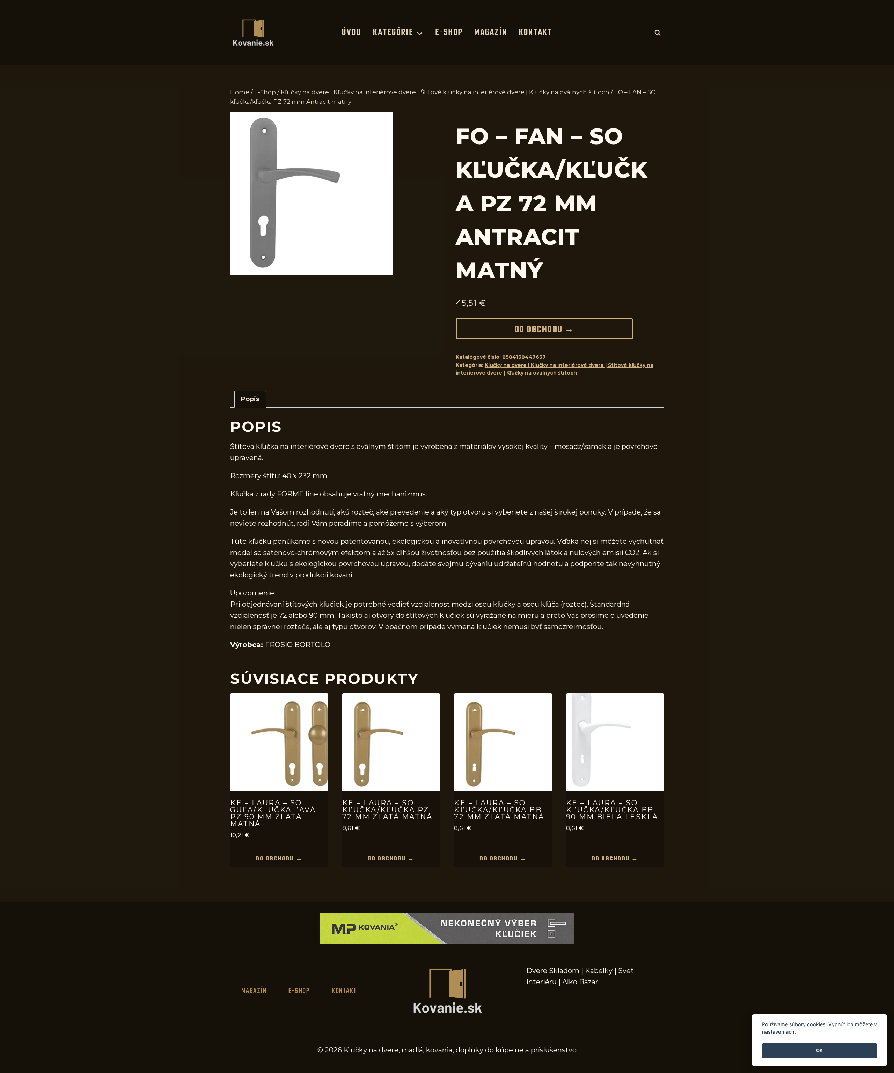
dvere (340, 446)
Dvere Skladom (552, 971)
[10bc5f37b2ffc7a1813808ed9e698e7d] (311, 193)
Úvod (351, 32)
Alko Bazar (580, 982)
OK (819, 1050)
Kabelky (599, 971)
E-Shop (449, 32)
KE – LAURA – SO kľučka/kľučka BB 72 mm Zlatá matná (499, 810)
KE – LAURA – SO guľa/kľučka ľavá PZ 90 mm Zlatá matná (273, 813)
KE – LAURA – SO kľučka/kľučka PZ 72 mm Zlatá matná (387, 810)
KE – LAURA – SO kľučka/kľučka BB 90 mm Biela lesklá (612, 810)
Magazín (490, 32)
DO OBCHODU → (544, 330)
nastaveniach (778, 1032)
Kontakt (535, 32)
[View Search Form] (657, 32)
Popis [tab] (250, 399)
